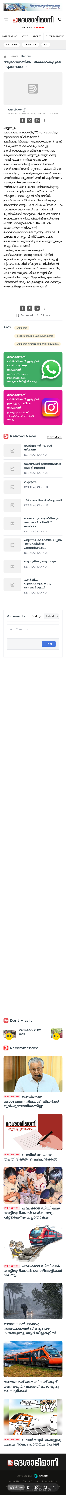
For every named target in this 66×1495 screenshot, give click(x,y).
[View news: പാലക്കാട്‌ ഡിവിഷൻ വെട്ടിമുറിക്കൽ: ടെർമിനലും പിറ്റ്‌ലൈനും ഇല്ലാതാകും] (33, 1185)
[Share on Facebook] (22, 120)
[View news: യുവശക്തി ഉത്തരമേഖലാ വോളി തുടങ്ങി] (12, 468)
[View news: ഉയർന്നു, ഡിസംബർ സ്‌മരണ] (12, 450)
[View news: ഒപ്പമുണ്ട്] (12, 487)
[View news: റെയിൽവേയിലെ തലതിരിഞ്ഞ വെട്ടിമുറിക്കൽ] (33, 1132)
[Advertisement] (33, 798)
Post (48, 644)
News (24, 36)
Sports (36, 36)
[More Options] (44, 120)
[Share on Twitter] (29, 120)
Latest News (9, 36)
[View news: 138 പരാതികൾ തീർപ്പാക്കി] (12, 505)
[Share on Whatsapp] (37, 120)
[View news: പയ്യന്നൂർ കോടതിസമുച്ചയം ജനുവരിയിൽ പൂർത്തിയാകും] (12, 545)
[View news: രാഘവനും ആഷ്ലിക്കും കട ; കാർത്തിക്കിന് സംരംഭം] (12, 523)
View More (54, 437)
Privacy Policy (49, 1481)
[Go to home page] (33, 20)
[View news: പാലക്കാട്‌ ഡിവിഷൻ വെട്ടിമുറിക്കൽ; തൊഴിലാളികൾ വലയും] (33, 1243)
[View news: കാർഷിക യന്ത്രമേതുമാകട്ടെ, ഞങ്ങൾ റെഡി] (12, 584)
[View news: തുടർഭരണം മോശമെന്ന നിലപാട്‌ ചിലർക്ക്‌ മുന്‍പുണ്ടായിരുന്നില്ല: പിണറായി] (33, 1074)
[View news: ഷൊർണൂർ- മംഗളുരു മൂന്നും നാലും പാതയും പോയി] (33, 1417)
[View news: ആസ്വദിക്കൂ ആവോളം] (12, 566)
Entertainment (55, 36)
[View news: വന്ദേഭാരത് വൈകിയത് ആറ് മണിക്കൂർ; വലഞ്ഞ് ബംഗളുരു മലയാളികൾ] (33, 1359)
